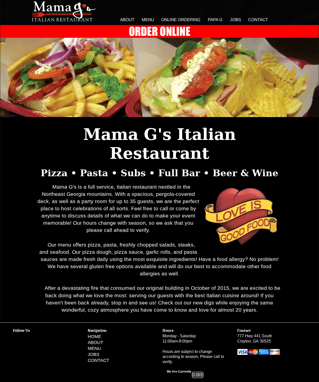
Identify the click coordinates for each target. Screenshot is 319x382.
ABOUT (127, 19)
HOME (94, 336)
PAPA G (215, 19)
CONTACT (258, 19)
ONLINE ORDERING (180, 19)
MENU (148, 19)
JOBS (235, 19)
